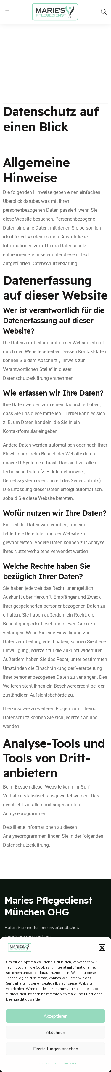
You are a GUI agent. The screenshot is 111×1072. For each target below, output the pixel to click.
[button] (102, 947)
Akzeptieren (55, 1016)
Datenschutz (46, 1063)
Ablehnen (55, 1033)
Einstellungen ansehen (55, 1049)
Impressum (68, 1063)
